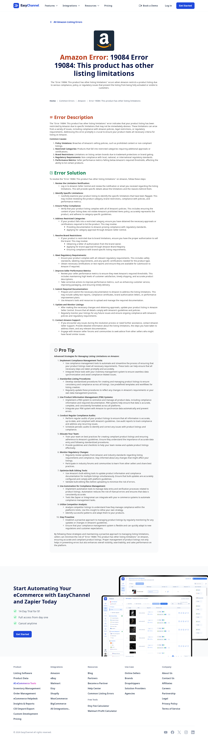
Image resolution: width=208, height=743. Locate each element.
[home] (26, 5)
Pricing (108, 5)
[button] (51, 6)
